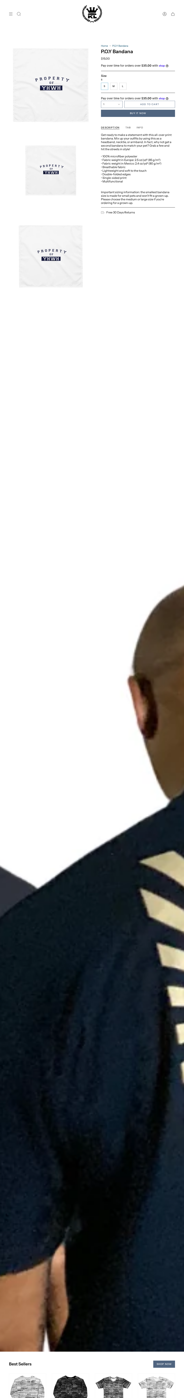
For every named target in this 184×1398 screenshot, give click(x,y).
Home (104, 45)
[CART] (173, 14)
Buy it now (138, 113)
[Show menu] (10, 14)
